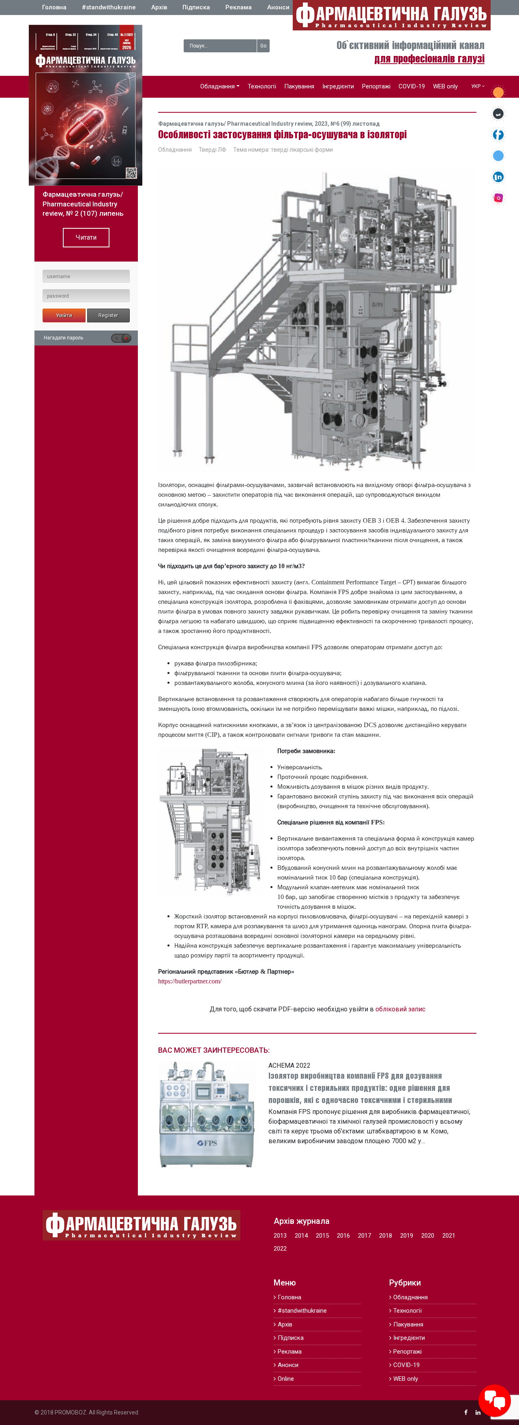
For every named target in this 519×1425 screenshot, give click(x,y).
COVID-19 (412, 86)
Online (286, 1378)
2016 (343, 1235)
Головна (54, 7)
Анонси (278, 7)
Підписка (196, 7)
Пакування (299, 86)
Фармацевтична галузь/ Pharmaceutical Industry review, (236, 123)
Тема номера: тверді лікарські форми (283, 149)
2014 (301, 1235)
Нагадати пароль (63, 338)
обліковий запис (400, 1009)
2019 (406, 1235)
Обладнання (217, 86)
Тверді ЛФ (212, 149)
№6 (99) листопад (355, 123)
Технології (262, 86)
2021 (448, 1235)
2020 (427, 1235)
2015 (322, 1235)
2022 (280, 1248)
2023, (322, 123)
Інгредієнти (338, 86)
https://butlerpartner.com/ (189, 981)
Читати (86, 237)
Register (108, 315)
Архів (159, 7)
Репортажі (376, 86)
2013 (280, 1235)
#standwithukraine (109, 7)
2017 (364, 1235)
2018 (385, 1235)
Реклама (238, 7)
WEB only (445, 86)
